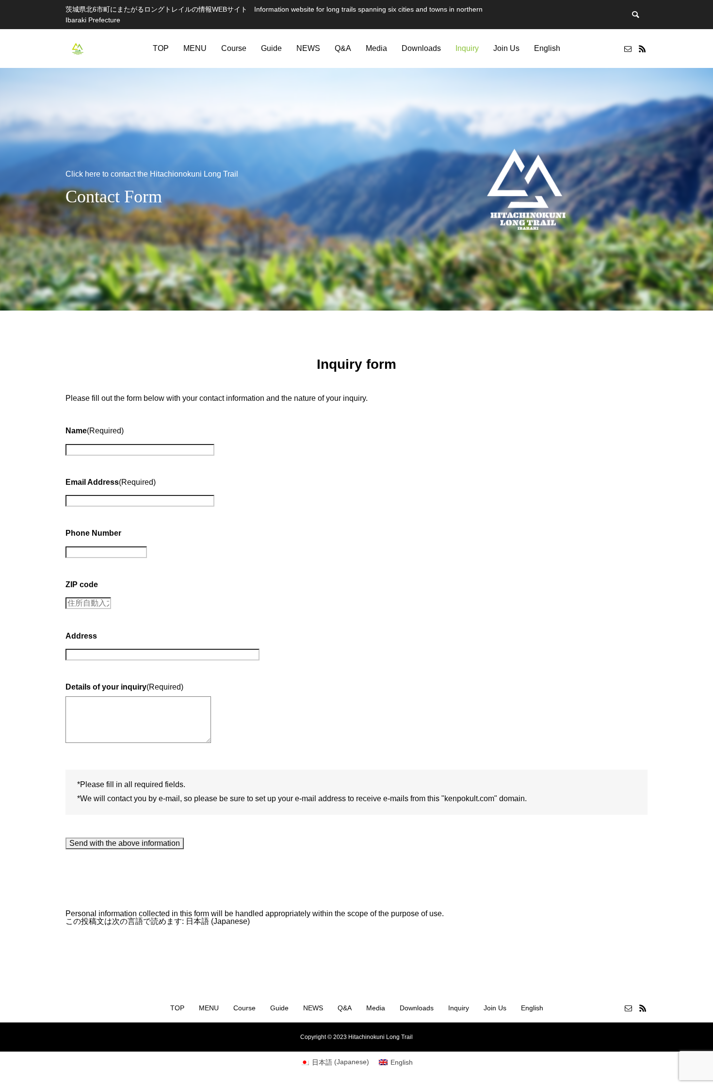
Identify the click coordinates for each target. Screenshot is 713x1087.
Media (376, 48)
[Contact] (627, 48)
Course (233, 48)
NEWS (308, 48)
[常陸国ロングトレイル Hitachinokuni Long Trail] (77, 48)
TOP (161, 48)
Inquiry (467, 48)
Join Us (506, 48)
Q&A (343, 48)
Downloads (421, 48)
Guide (271, 48)
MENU (195, 48)
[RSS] (642, 48)
